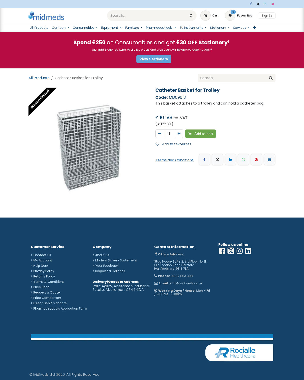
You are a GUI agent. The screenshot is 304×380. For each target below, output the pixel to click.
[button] (175, 144)
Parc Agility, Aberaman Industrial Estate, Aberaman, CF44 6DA (121, 287)
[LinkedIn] (265, 4)
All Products (38, 77)
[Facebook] (251, 4)
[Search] (191, 15)
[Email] (269, 159)
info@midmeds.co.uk (186, 283)
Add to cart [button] (203, 133)
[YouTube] (248, 251)
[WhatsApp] (243, 159)
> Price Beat (40, 287)
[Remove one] (159, 133)
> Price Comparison (46, 298)
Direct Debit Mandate (50, 303)
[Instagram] (272, 4)
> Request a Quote (45, 292)
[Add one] (179, 133)
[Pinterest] (256, 159)
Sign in (267, 15)
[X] (258, 4)
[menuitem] (39, 27)
